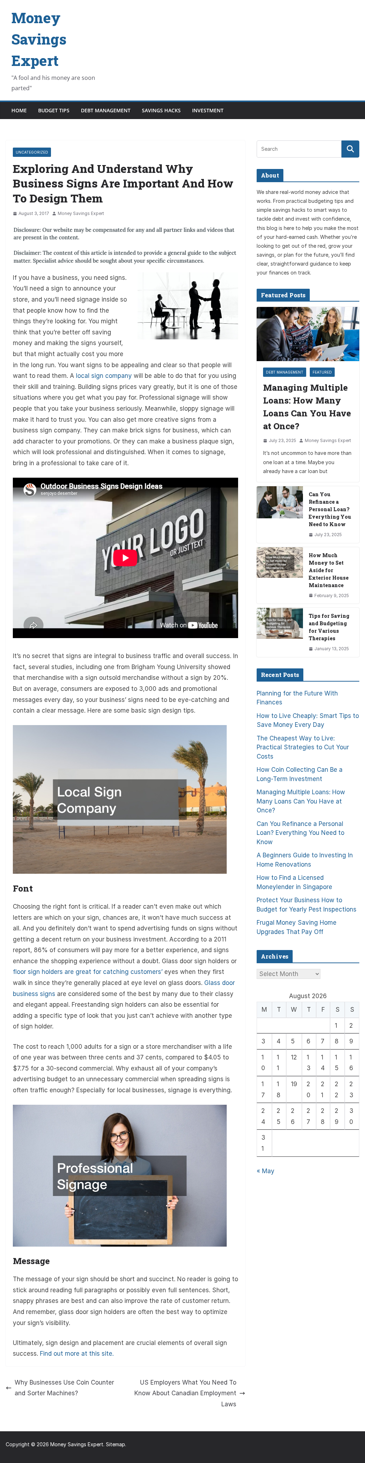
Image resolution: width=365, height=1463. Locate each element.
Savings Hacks (161, 110)
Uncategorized (32, 152)
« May (265, 1171)
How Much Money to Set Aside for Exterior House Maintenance (329, 570)
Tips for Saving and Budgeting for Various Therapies (329, 627)
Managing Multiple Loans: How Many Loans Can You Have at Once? (307, 407)
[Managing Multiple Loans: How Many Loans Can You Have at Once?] (308, 334)
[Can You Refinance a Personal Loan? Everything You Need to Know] (280, 514)
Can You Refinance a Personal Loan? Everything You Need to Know (330, 509)
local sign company (104, 375)
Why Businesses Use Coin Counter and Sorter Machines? (64, 1388)
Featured (322, 372)
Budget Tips (54, 110)
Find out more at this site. (77, 1353)
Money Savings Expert (38, 39)
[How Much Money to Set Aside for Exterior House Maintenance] (280, 575)
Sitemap (115, 1444)
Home (19, 110)
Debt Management (105, 110)
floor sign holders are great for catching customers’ (88, 971)
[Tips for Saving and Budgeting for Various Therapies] (280, 632)
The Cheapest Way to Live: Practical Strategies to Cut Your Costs (303, 747)
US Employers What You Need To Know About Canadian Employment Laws (185, 1393)
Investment (207, 110)
